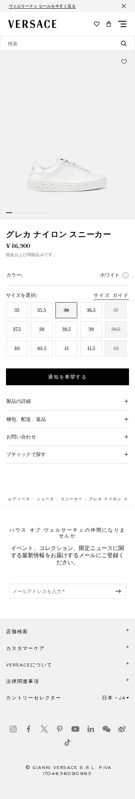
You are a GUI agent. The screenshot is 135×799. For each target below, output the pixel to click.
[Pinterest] (59, 728)
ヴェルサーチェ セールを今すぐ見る (42, 6)
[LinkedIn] (90, 728)
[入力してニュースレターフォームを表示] (119, 591)
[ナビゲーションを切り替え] (122, 23)
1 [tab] (9, 212)
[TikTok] (67, 742)
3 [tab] (24, 212)
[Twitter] (44, 728)
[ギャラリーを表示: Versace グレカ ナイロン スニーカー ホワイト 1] (67, 135)
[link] (19, 499)
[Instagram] (13, 728)
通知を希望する (67, 377)
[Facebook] (28, 728)
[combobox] (67, 43)
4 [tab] (31, 212)
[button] (109, 24)
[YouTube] (75, 728)
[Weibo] (121, 728)
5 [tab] (39, 212)
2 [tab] (17, 212)
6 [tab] (47, 212)
